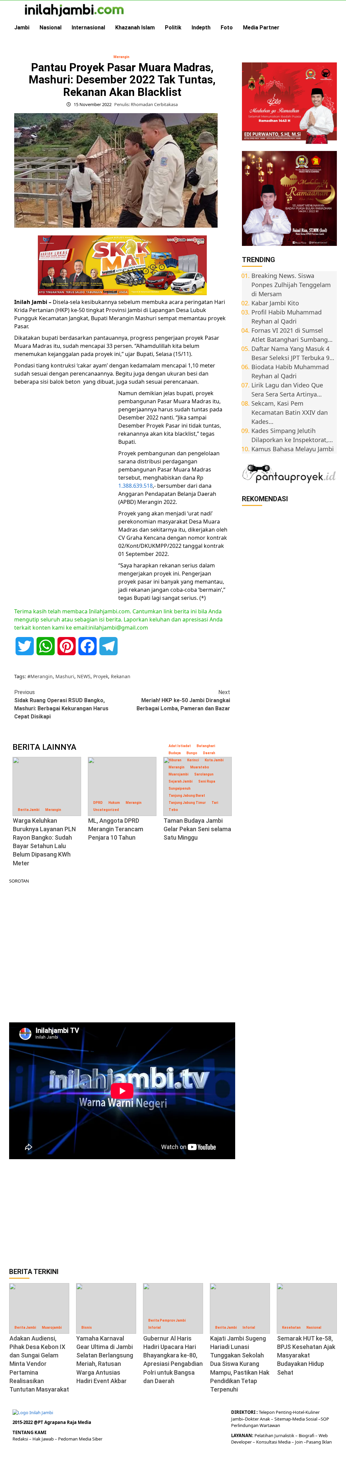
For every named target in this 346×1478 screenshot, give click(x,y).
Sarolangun (204, 774)
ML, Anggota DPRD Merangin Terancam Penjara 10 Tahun (115, 829)
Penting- (284, 1412)
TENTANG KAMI (29, 1432)
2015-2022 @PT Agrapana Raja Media (52, 1422)
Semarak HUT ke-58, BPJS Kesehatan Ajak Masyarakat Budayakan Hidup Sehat (306, 1355)
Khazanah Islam (135, 27)
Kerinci (193, 760)
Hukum (114, 803)
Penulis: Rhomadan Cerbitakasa (146, 104)
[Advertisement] (65, 493)
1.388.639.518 (135, 485)
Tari (215, 803)
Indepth (201, 27)
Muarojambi (179, 774)
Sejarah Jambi (181, 781)
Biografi (307, 1435)
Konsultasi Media (274, 1442)
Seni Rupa (206, 781)
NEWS (84, 676)
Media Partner (261, 27)
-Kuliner (312, 1412)
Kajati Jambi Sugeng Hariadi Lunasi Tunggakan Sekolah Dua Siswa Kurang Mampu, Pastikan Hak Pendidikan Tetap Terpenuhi (239, 1364)
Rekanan (120, 676)
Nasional (50, 27)
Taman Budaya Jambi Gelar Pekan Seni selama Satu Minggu (197, 829)
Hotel (298, 1412)
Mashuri (64, 676)
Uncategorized (106, 810)
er (257, 1419)
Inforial (154, 1327)
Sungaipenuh (180, 788)
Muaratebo (199, 767)
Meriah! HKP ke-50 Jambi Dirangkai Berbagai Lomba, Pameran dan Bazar (183, 700)
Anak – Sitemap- (275, 1419)
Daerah (209, 753)
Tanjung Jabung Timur (187, 803)
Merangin (121, 57)
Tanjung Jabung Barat (187, 795)
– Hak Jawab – (43, 1439)
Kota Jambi (214, 760)
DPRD (98, 803)
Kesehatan (291, 1327)
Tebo (173, 810)
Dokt (250, 1419)
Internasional (88, 27)
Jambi (21, 27)
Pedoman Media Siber (80, 1439)
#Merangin (40, 676)
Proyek (100, 676)
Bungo (192, 753)
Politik (173, 27)
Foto (227, 27)
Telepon (267, 1412)
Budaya (175, 753)
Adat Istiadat (180, 746)
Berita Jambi (29, 810)
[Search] (332, 27)
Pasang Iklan (319, 1442)
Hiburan (175, 760)
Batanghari (206, 746)
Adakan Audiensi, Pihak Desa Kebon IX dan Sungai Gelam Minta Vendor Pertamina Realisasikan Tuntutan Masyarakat (39, 1364)
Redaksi (21, 1439)
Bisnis (86, 1327)
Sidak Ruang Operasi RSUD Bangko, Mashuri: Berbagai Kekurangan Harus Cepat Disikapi (61, 704)
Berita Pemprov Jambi (167, 1320)
